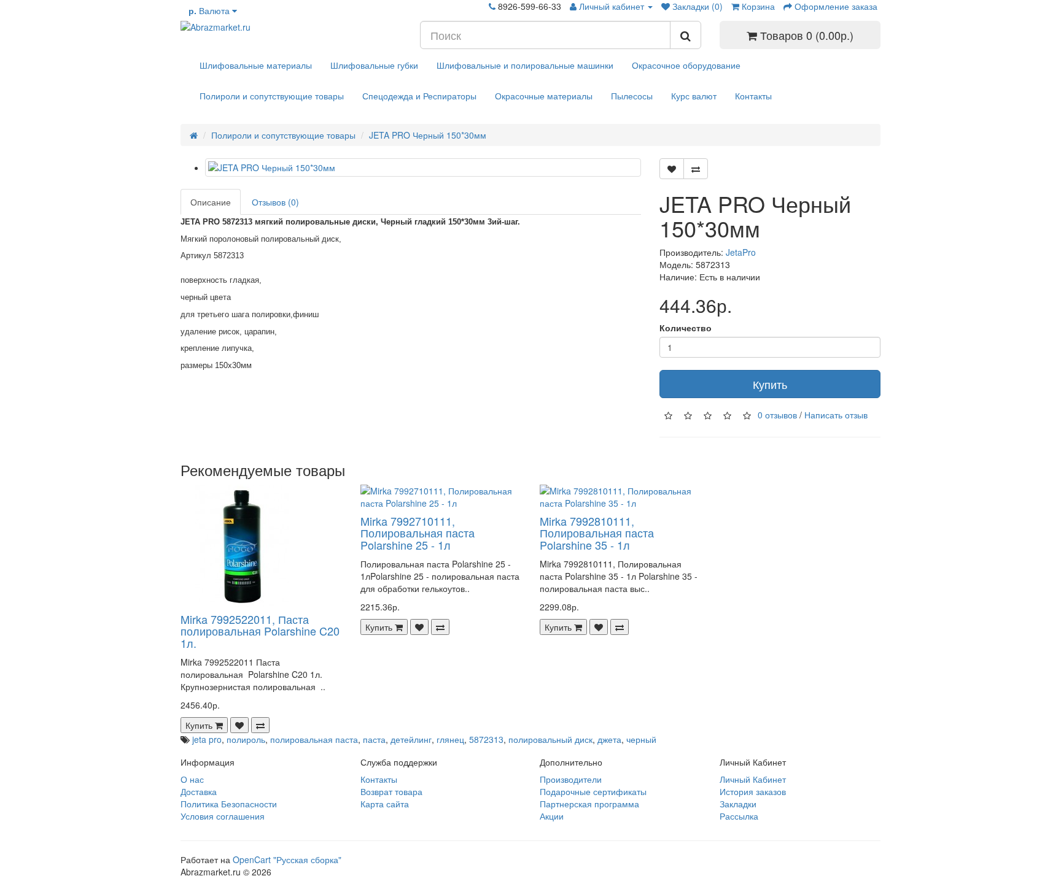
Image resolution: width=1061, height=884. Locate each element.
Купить (770, 384)
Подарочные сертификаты (593, 791)
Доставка (199, 791)
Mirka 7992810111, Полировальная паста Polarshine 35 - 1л (597, 533)
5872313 (486, 739)
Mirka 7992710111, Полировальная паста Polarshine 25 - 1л (417, 533)
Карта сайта (384, 804)
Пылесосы (632, 96)
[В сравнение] (695, 168)
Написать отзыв (836, 415)
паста (374, 739)
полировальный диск (550, 739)
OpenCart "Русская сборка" (287, 859)
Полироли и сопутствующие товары (272, 96)
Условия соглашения (223, 816)
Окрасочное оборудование (686, 65)
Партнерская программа (589, 804)
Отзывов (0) (275, 202)
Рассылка (739, 816)
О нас (192, 779)
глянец (450, 739)
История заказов (753, 791)
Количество (685, 327)
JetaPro (741, 252)
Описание (210, 202)
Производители (571, 779)
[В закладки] (671, 168)
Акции (552, 816)
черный (641, 739)
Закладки (738, 804)
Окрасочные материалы (544, 96)
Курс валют (694, 96)
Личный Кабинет (753, 779)
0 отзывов (777, 415)
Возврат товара (391, 791)
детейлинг (411, 739)
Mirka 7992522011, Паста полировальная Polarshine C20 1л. (260, 631)
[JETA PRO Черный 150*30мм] (423, 167)
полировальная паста (314, 739)
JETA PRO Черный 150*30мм (427, 135)
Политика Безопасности (229, 804)
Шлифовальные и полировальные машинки (525, 65)
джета (609, 739)
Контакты (753, 96)
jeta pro (207, 739)
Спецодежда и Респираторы (419, 96)
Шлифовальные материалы (256, 65)
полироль (246, 739)
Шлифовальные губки (374, 65)
